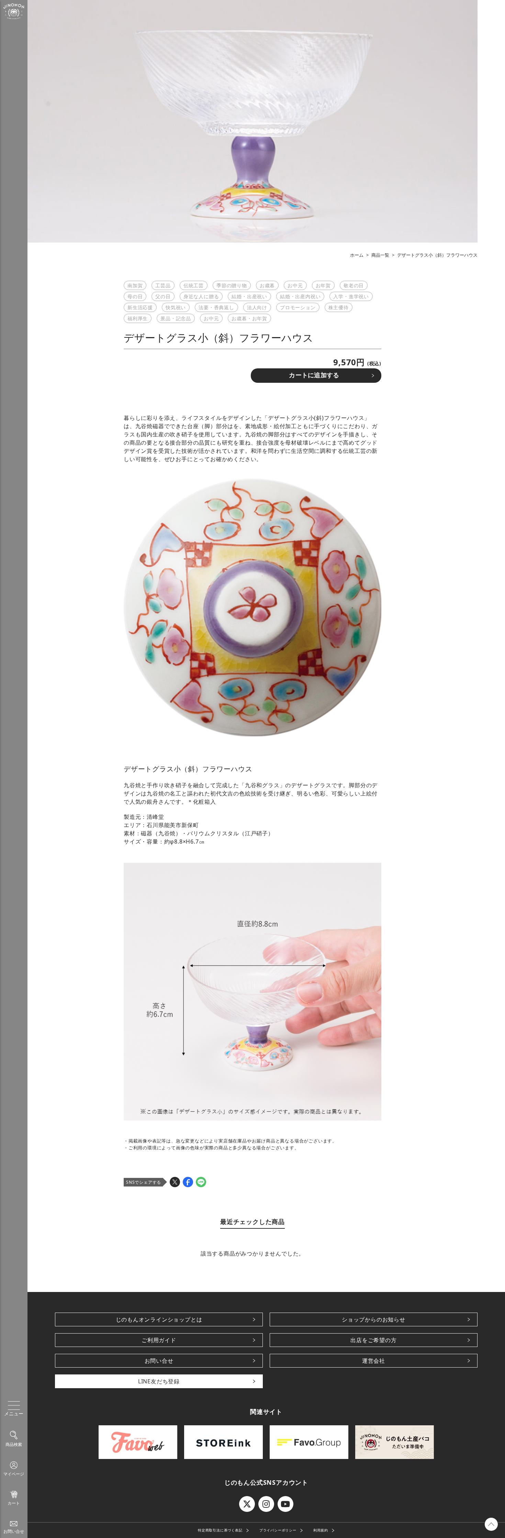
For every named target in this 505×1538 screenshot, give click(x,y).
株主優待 (338, 307)
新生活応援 (140, 307)
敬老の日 (354, 285)
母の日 (135, 296)
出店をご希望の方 (373, 1340)
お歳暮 (267, 285)
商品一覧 (380, 255)
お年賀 (323, 285)
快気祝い (176, 307)
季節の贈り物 (231, 285)
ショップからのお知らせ (373, 1319)
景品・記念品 (175, 318)
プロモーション (298, 307)
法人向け (257, 307)
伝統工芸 (193, 285)
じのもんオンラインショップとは (159, 1319)
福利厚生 (137, 318)
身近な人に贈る (201, 296)
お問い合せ (159, 1360)
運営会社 (373, 1360)
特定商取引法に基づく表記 (220, 1530)
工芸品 (162, 285)
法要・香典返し (216, 307)
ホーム (356, 255)
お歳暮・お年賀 (249, 318)
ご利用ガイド (159, 1340)
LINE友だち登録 (159, 1381)
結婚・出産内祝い (300, 296)
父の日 (162, 296)
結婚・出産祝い (249, 296)
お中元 (295, 285)
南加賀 (135, 285)
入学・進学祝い (351, 296)
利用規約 (320, 1530)
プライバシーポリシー (277, 1530)
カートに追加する (314, 375)
